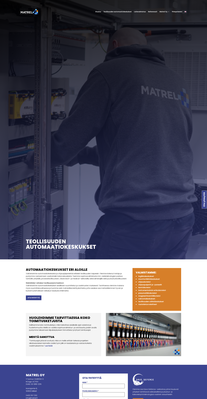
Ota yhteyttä (34, 298)
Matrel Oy (163, 12)
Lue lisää (49, 346)
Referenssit (152, 12)
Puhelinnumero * (90, 391)
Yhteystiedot (177, 12)
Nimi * (85, 382)
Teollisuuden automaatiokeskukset (117, 12)
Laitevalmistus (140, 12)
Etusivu (98, 12)
